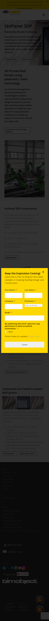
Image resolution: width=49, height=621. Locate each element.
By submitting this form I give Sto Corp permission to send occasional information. (22, 326)
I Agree (10, 332)
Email (8, 312)
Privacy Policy (33, 336)
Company (10, 301)
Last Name (30, 290)
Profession (30, 301)
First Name (11, 290)
